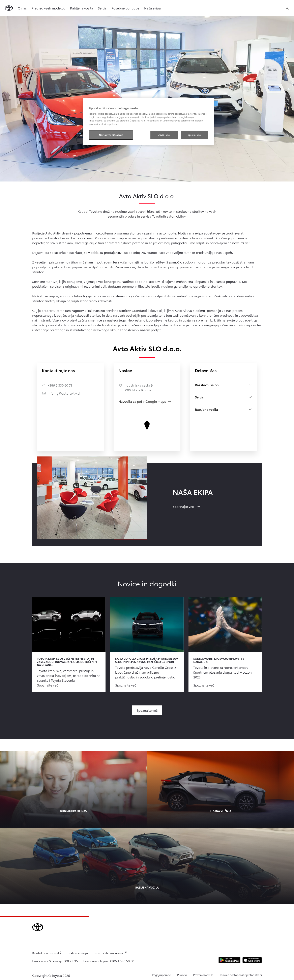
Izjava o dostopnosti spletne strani (241, 975)
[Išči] (287, 8)
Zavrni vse (164, 134)
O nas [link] (22, 8)
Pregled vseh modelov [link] (48, 8)
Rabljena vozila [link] (81, 8)
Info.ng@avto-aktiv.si (64, 393)
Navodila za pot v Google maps (145, 401)
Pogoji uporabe (161, 975)
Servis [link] (102, 8)
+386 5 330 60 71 (60, 385)
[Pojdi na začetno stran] (9, 8)
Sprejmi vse (194, 134)
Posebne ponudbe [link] (125, 8)
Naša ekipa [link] (152, 8)
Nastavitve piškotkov (111, 134)
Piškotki (182, 975)
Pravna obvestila (203, 975)
